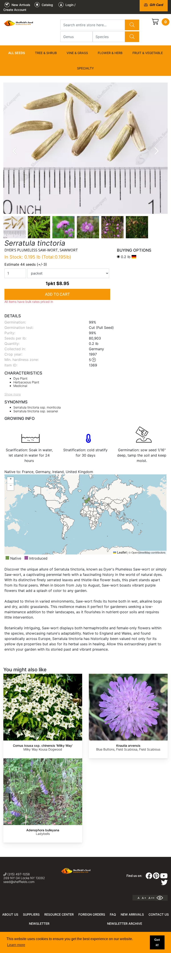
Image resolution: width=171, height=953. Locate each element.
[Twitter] (164, 884)
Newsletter (39, 923)
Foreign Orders (91, 914)
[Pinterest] (156, 877)
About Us (10, 914)
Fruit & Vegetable (147, 53)
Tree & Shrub (46, 53)
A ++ (152, 898)
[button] (10, 480)
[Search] (132, 25)
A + (144, 898)
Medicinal (20, 386)
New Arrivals (132, 914)
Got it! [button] (157, 942)
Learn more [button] (16, 945)
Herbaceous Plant (26, 382)
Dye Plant (20, 378)
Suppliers (31, 914)
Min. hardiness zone (21, 359)
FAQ (113, 914)
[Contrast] (161, 898)
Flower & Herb (110, 53)
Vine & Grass (77, 53)
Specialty (85, 68)
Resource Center (59, 914)
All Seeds (16, 53)
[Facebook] (149, 877)
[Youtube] (164, 877)
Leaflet (121, 552)
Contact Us (159, 914)
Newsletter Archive (124, 923)
